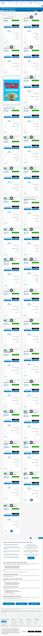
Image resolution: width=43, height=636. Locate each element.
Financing (29, 619)
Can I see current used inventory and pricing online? (11, 554)
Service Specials (21, 622)
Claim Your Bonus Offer (15, 117)
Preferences (24, 631)
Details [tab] (9, 30)
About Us (35, 621)
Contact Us (31, 557)
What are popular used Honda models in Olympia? (11, 544)
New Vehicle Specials (14, 624)
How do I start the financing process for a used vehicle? (11, 557)
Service (20, 619)
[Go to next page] (40, 14)
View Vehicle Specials (9, 603)
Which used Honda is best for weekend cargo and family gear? (11, 551)
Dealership (36, 619)
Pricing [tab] (14, 30)
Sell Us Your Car (29, 624)
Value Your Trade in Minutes (16, 25)
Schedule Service (21, 621)
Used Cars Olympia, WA (15, 622)
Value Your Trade (21, 603)
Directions (35, 623)
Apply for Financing (29, 622)
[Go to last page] (42, 14)
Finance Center (29, 621)
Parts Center (20, 624)
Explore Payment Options (7, 25)
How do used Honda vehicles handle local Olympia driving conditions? (12, 548)
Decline (31, 631)
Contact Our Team (34, 603)
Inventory (13, 619)
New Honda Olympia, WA (15, 621)
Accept (38, 631)
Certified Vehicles (14, 623)
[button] (18, 17)
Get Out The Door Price (16, 20)
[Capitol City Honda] (5, 2)
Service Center (21, 623)
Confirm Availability (7, 117)
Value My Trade (29, 623)
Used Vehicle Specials (14, 626)
